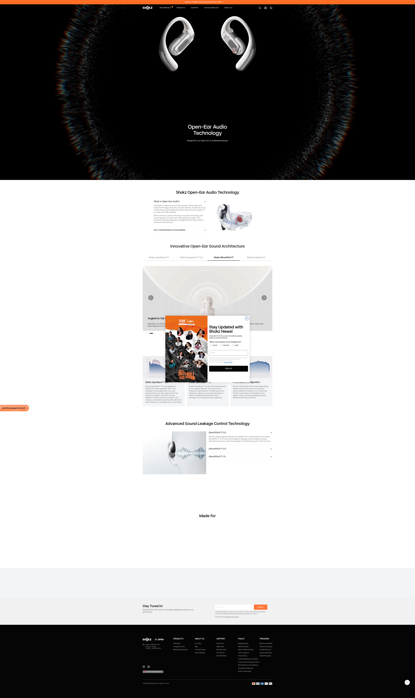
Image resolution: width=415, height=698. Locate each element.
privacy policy (228, 362)
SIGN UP (228, 369)
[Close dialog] (247, 318)
